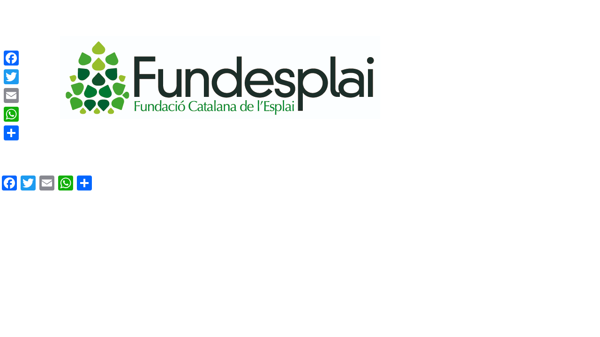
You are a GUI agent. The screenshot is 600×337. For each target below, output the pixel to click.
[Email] (11, 95)
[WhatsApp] (11, 114)
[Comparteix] (11, 133)
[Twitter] (11, 76)
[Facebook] (11, 58)
